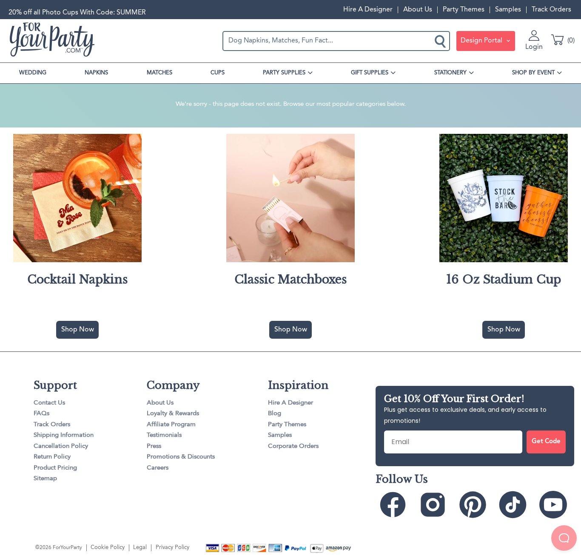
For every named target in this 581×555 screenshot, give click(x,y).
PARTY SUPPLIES (284, 73)
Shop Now (77, 329)
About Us (417, 9)
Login (534, 47)
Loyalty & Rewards (173, 414)
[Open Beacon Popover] (564, 538)
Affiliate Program (171, 425)
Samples (508, 9)
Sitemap (45, 479)
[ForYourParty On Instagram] (435, 504)
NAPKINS (96, 73)
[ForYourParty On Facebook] (395, 504)
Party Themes (463, 9)
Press (154, 446)
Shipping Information (64, 435)
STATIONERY (450, 73)
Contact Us (49, 403)
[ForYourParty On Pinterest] (475, 504)
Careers (157, 468)
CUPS (218, 73)
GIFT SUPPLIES (369, 73)
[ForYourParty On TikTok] (515, 504)
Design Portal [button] (482, 40)
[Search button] (441, 41)
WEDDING (32, 73)
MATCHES (159, 73)
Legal (140, 547)
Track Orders (551, 9)
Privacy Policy (172, 547)
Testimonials (164, 435)
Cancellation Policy (61, 446)
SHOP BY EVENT (533, 73)
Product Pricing (55, 468)
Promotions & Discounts (181, 457)
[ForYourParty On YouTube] (555, 504)
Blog (274, 414)
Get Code (546, 442)
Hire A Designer (368, 9)
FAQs (41, 414)
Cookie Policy (108, 547)
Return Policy (52, 457)
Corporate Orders (293, 446)
